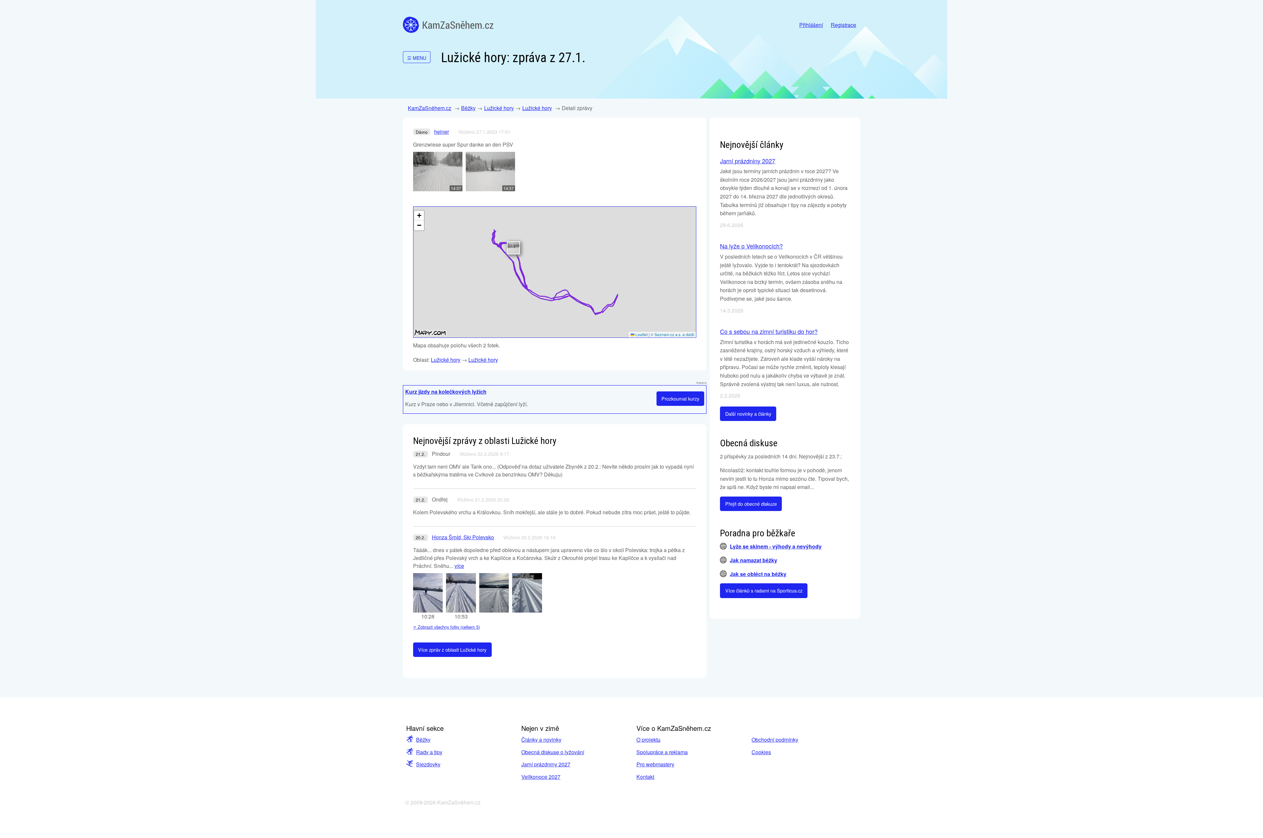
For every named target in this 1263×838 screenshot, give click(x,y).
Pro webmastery (655, 764)
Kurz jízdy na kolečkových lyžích (445, 391)
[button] (513, 247)
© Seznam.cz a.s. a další (672, 334)
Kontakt (645, 776)
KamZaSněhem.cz (448, 24)
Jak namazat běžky (753, 560)
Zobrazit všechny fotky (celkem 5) (446, 627)
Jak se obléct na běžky (758, 574)
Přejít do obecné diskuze (751, 503)
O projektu (648, 739)
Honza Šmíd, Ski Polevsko (463, 537)
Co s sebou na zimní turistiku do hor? (769, 331)
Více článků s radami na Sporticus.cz (764, 590)
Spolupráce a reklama (662, 752)
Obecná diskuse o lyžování (552, 752)
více (459, 566)
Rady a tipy (429, 752)
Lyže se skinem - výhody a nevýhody (776, 546)
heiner (441, 131)
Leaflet (641, 334)
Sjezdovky (428, 764)
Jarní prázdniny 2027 (747, 160)
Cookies (761, 752)
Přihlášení (811, 25)
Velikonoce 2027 (540, 776)
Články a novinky (541, 739)
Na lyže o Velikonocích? (751, 246)
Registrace (843, 25)
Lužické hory (499, 108)
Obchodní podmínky (775, 739)
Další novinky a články (748, 413)
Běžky (468, 108)
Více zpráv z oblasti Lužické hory (452, 649)
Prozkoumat (680, 398)
